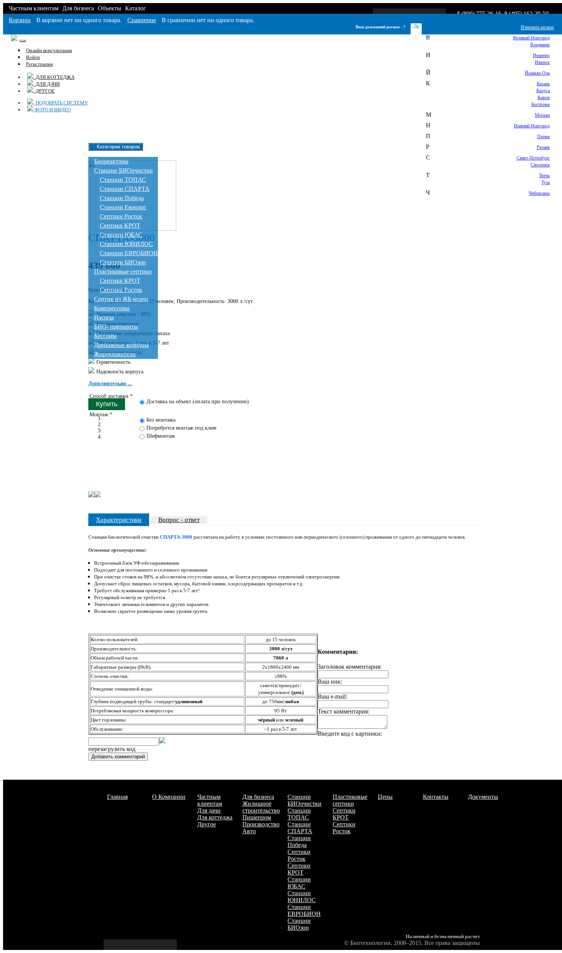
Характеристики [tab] (118, 519)
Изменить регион (537, 27)
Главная (117, 796)
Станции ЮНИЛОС (126, 244)
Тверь (544, 175)
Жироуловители (115, 354)
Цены (385, 796)
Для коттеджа (54, 77)
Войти (33, 57)
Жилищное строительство (261, 807)
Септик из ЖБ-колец (121, 299)
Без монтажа (160, 420)
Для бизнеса (78, 8)
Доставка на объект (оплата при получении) (197, 401)
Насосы (104, 317)
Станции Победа (122, 198)
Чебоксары (539, 193)
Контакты (435, 796)
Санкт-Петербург (533, 158)
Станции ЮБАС (121, 234)
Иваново (541, 55)
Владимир (540, 44)
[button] (110, 383)
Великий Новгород (531, 38)
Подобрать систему (60, 103)
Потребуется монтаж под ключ (181, 428)
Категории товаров (117, 147)
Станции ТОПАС (123, 179)
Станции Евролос (123, 207)
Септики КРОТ (120, 225)
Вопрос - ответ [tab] (179, 519)
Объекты (109, 8)
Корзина (20, 20)
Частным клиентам (33, 8)
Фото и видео (52, 109)
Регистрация (39, 64)
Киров (544, 97)
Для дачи (46, 84)
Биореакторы (111, 161)
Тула (545, 182)
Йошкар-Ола (537, 73)
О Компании (168, 796)
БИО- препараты (116, 326)
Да (416, 26)
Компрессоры (112, 308)
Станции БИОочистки (123, 170)
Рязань (543, 147)
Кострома (540, 104)
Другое (44, 91)
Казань (543, 83)
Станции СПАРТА (124, 189)
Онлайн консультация (49, 50)
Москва (542, 115)
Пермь (543, 136)
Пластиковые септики (123, 271)
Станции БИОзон (123, 262)
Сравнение (141, 20)
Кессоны (105, 335)
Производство (260, 824)
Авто (249, 831)
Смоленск (540, 165)
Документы (483, 796)
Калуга (543, 90)
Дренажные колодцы (121, 345)
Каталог (135, 8)
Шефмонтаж (160, 436)
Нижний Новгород (532, 126)
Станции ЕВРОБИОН (129, 253)
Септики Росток (121, 216)
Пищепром (256, 817)
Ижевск (542, 62)
